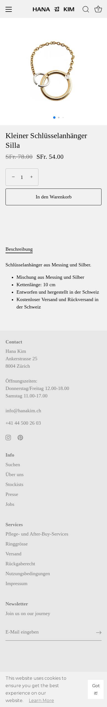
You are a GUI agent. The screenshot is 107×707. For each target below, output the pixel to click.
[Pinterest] (20, 437)
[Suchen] (86, 10)
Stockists (14, 484)
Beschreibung (19, 249)
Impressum (16, 583)
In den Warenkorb (54, 197)
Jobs (9, 504)
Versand (13, 553)
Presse (11, 494)
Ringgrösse (16, 544)
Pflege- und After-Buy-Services (36, 534)
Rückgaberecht (20, 563)
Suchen (12, 464)
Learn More (41, 700)
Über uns (14, 474)
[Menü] (9, 9)
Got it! (96, 689)
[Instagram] (8, 437)
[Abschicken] (99, 632)
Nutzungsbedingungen (27, 573)
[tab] (21, 249)
